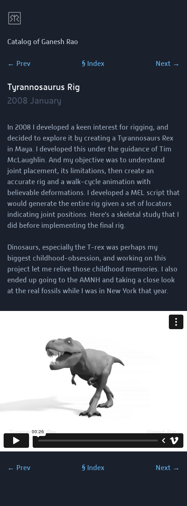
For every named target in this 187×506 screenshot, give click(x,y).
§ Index (93, 63)
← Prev (18, 63)
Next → (168, 63)
